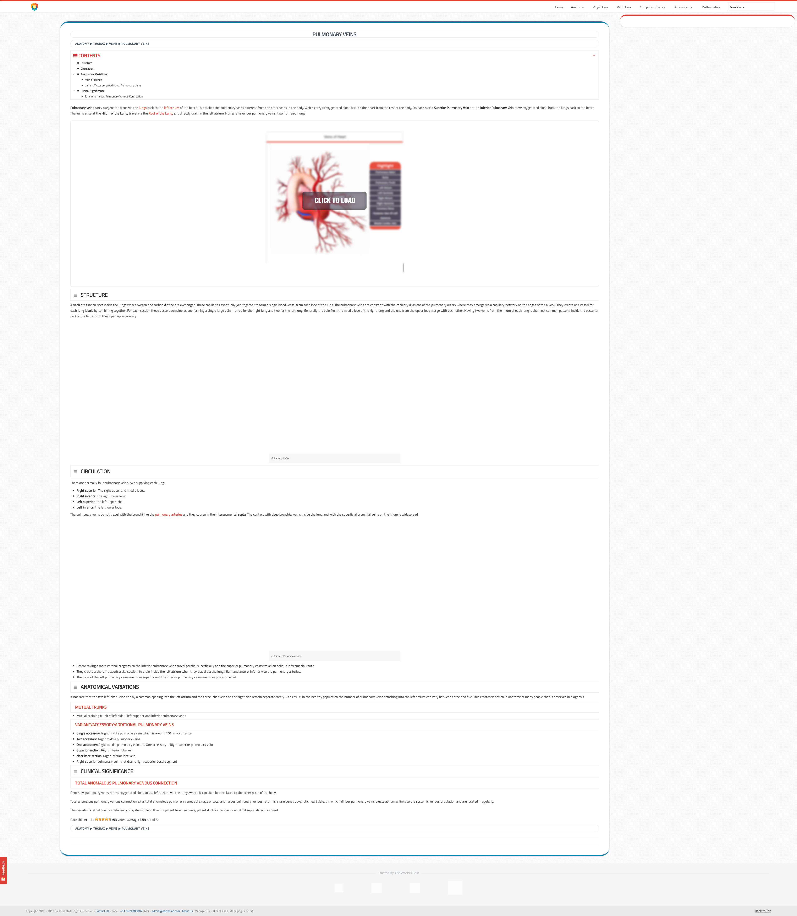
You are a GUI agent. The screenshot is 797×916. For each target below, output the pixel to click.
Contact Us (102, 911)
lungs (143, 107)
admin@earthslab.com (166, 911)
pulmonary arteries (168, 514)
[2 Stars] (99, 819)
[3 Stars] (103, 819)
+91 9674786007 (131, 911)
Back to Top (763, 910)
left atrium (171, 107)
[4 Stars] (106, 819)
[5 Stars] (109, 819)
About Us (187, 911)
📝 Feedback (3, 871)
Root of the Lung (160, 113)
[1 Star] (96, 819)
